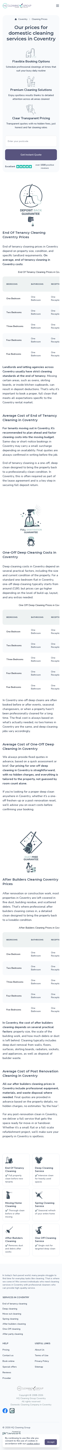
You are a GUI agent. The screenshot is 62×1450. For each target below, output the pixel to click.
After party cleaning (13, 1333)
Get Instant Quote (31, 154)
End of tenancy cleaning (15, 1303)
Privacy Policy (42, 1361)
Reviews (7, 1372)
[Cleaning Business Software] (31, 1433)
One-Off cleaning (11, 1328)
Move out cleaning (12, 1313)
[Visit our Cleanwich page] (12, 1410)
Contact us (8, 1355)
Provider (7, 1378)
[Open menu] (57, 6)
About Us (39, 1349)
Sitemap (39, 1366)
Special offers (10, 1366)
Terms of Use (41, 1355)
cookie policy (33, 1443)
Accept (50, 1442)
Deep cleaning (10, 1308)
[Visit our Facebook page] (5, 1410)
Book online (8, 1361)
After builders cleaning (14, 1323)
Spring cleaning (10, 1318)
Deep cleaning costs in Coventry (24, 566)
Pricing (6, 1349)
